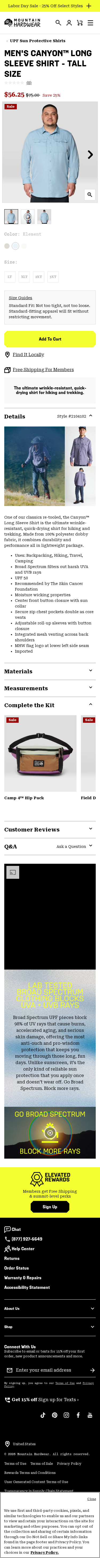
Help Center (23, 1248)
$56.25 (15, 94)
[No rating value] (15, 82)
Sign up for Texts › (41, 1399)
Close (91, 1499)
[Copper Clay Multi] (40, 753)
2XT (38, 277)
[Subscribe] (92, 1370)
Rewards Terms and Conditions (30, 1473)
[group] (50, 1194)
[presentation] (58, 22)
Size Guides (20, 298)
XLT (24, 277)
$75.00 (33, 95)
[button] (90, 22)
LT (10, 277)
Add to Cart (50, 339)
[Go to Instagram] (66, 1418)
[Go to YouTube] (90, 1418)
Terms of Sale (41, 1464)
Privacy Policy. (45, 1552)
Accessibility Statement (27, 1287)
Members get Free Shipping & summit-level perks (50, 1193)
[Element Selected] (15, 246)
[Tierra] (7, 246)
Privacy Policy (69, 1464)
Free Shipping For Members (43, 369)
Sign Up (50, 1206)
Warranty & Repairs (22, 1277)
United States (24, 1444)
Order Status (16, 1268)
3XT (53, 277)
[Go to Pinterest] (55, 1418)
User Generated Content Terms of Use (36, 1482)
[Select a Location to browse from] (7, 1444)
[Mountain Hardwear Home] (22, 23)
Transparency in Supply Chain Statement (39, 1491)
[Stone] (24, 246)
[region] (50, 1525)
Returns (11, 1258)
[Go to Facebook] (78, 1418)
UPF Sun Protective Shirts (37, 41)
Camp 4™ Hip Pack (24, 798)
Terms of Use (65, 1383)
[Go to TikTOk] (43, 1418)
